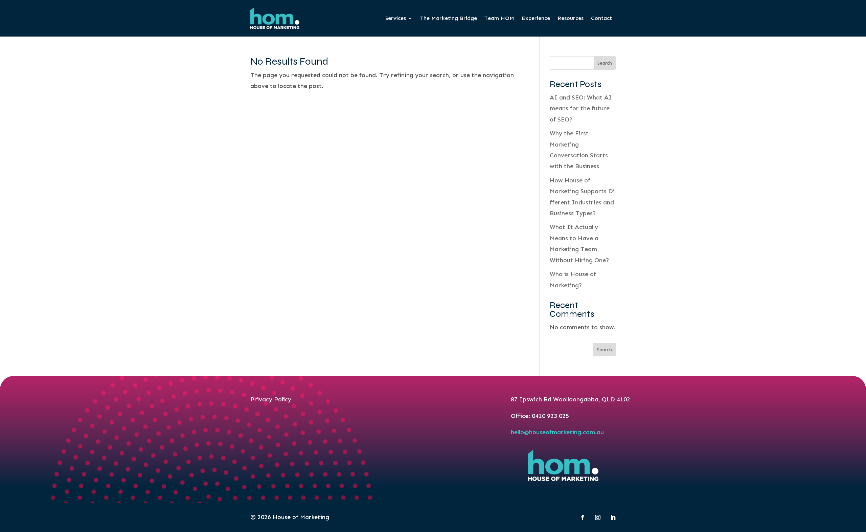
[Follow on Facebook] (582, 517)
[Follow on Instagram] (597, 517)
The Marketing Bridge (448, 18)
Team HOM (499, 18)
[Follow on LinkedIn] (613, 517)
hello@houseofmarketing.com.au (557, 432)
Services (395, 18)
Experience (536, 18)
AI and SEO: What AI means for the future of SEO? (581, 108)
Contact (601, 18)
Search (604, 63)
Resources (570, 18)
